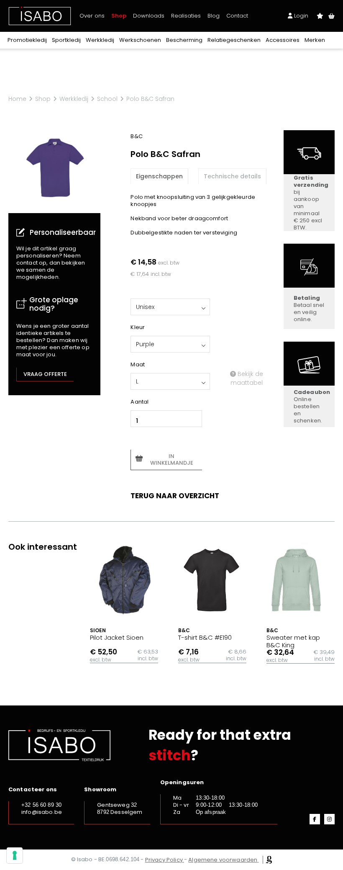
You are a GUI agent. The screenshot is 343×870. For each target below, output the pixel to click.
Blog (213, 16)
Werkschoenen (140, 40)
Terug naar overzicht (175, 495)
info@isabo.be (41, 812)
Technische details (232, 176)
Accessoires (282, 40)
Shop (118, 16)
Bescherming (184, 40)
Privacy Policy (164, 860)
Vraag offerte (45, 374)
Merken (315, 40)
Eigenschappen (159, 176)
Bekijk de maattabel (246, 378)
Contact (237, 16)
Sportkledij (66, 40)
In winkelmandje (171, 459)
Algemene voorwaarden (222, 860)
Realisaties (186, 16)
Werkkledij (100, 40)
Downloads (148, 16)
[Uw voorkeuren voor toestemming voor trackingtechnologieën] (15, 855)
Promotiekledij (27, 40)
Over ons (92, 16)
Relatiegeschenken (234, 40)
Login (300, 16)
